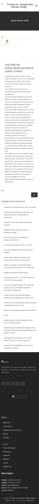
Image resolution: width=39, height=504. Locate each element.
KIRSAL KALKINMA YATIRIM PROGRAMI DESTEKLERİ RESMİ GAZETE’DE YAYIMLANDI (19, 266)
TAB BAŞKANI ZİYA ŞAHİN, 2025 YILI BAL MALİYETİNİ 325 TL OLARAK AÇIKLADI (18, 339)
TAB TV (5, 444)
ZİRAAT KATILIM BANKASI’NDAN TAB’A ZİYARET (20, 310)
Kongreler (6, 455)
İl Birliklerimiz (7, 466)
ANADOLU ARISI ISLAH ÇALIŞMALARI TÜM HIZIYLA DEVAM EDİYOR (18, 321)
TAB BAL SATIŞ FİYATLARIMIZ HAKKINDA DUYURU (18, 223)
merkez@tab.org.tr (13, 485)
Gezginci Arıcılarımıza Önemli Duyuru (16, 272)
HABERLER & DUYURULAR (12, 430)
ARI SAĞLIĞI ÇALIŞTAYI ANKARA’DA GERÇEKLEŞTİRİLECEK (16, 238)
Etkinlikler (6, 459)
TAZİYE (6, 315)
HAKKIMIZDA (7, 426)
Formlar (5, 463)
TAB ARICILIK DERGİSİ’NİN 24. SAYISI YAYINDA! (20, 207)
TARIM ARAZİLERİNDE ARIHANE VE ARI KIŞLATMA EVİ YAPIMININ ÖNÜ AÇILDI (17, 258)
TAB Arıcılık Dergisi (9, 448)
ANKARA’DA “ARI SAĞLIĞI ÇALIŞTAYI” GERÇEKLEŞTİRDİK (16, 231)
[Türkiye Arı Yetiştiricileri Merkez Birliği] (19, 5)
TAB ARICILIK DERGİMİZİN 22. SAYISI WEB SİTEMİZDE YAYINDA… (18, 346)
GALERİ (5, 434)
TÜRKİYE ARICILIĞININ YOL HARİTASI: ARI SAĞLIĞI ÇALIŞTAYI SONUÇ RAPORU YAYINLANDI (18, 214)
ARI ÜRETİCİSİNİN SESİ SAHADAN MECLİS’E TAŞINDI (18, 251)
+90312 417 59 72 (14, 480)
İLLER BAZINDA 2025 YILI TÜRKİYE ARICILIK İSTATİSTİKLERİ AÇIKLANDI (19, 279)
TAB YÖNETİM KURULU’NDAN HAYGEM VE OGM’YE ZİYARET (19, 68)
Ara (2, 191)
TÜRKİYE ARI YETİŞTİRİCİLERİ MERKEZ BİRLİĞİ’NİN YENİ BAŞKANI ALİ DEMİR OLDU (19, 296)
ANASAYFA (6, 423)
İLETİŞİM (6, 437)
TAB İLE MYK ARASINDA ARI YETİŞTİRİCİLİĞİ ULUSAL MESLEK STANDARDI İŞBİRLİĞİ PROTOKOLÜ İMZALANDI (19, 287)
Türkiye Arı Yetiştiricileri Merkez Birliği (22, 498)
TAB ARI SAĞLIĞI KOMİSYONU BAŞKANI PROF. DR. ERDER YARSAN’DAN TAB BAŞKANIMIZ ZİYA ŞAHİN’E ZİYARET (20, 330)
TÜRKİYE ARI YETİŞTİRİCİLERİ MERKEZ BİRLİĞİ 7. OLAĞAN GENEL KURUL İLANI (20, 304)
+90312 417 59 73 (14, 482)
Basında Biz (7, 452)
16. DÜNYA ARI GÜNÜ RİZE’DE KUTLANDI (18, 245)
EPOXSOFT (30, 500)
